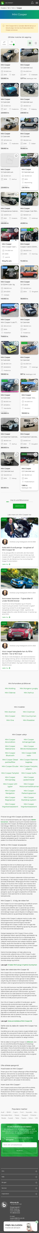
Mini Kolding (10, 688)
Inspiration (5, 1194)
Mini (13, 8)
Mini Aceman (10, 712)
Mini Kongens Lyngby (29, 688)
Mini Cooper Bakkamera (10, 747)
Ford (21, 1112)
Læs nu (5, 564)
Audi (2, 1112)
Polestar (33, 1115)
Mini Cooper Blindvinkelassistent (28, 747)
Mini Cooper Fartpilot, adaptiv (29, 767)
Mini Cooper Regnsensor (10, 798)
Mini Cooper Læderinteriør (29, 778)
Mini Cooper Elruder (10, 766)
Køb (3, 1177)
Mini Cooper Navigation (10, 792)
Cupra (15, 1112)
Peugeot (25, 1115)
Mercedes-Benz (6, 1115)
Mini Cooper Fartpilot (10, 773)
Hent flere (19, 506)
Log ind (33, 3)
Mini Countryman (29, 716)
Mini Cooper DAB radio (29, 754)
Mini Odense (10, 693)
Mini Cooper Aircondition (10, 741)
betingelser (10, 1139)
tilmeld (19, 1150)
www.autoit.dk (15, 1220)
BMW (9, 1112)
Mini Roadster (29, 720)
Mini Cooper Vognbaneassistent (10, 805)
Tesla (17, 1118)
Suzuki (10, 1118)
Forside (3, 8)
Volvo (31, 1118)
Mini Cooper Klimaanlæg (10, 778)
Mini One (10, 720)
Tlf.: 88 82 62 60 (15, 1213)
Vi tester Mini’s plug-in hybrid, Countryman (22, 965)
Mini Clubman (29, 712)
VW (36, 1118)
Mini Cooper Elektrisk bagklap (29, 761)
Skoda (3, 1118)
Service (4, 1188)
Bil (9, 8)
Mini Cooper (10, 716)
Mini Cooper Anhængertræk (28, 741)
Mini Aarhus (29, 693)
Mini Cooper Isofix (28, 773)
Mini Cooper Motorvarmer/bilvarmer (29, 785)
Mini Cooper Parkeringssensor (29, 792)
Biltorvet (30, 1042)
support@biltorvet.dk (17, 1218)
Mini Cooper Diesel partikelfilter (10, 761)
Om (3, 1171)
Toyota (23, 1118)
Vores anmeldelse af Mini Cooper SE (20, 1021)
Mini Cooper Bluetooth (10, 754)
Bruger (4, 1182)
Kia (35, 1112)
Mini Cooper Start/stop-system (28, 798)
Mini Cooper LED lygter (10, 785)
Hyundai (29, 1112)
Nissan (17, 1115)
